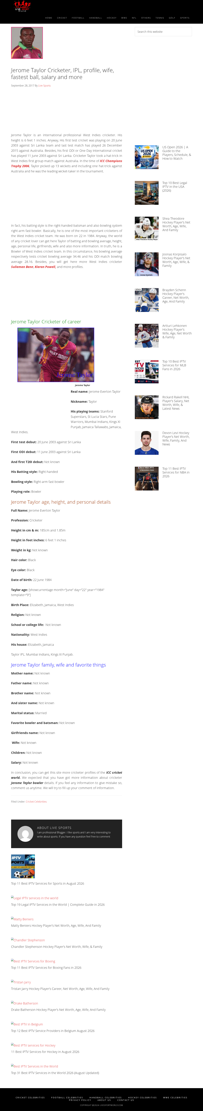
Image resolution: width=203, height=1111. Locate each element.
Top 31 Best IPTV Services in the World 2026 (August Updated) (55, 1073)
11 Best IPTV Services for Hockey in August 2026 (45, 1052)
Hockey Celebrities (142, 1098)
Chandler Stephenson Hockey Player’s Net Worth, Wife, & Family (56, 946)
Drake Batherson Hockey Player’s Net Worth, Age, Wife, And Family (58, 1010)
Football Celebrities (67, 1098)
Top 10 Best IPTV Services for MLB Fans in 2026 (174, 365)
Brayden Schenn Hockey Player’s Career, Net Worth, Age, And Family (175, 296)
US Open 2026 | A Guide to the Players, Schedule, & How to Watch (176, 153)
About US (104, 1100)
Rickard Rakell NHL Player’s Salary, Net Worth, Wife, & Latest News (175, 403)
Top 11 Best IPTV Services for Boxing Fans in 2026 (46, 967)
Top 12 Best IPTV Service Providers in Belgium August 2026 (53, 1031)
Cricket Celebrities (36, 801)
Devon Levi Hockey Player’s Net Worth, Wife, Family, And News (176, 438)
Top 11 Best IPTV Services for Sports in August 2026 (47, 883)
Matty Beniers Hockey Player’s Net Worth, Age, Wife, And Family (56, 925)
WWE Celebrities (175, 1098)
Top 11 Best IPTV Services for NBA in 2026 (176, 472)
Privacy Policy (80, 1100)
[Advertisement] (66, 111)
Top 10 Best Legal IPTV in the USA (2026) (174, 187)
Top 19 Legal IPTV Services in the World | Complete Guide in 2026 (58, 904)
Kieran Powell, (45, 267)
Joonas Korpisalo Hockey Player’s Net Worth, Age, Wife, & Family (176, 260)
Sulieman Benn (22, 267)
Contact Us (125, 1100)
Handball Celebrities (105, 1098)
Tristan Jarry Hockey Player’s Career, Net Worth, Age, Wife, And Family (60, 989)
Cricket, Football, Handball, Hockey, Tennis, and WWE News (39, 6)
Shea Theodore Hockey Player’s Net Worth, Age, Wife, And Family (176, 224)
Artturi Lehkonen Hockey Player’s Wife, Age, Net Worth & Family (177, 331)
